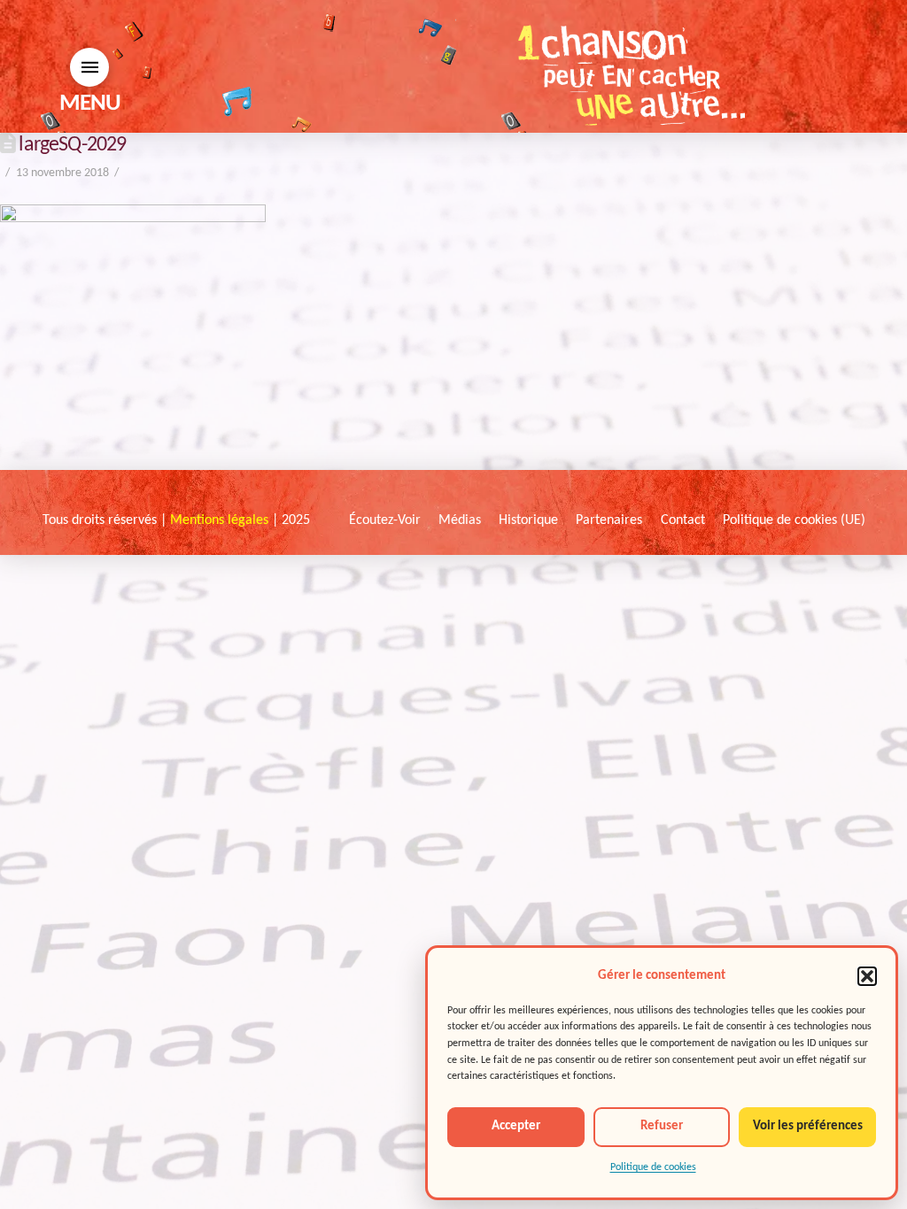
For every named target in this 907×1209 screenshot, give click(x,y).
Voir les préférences (808, 1126)
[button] (867, 976)
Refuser (661, 1126)
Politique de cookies (653, 1167)
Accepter (516, 1126)
